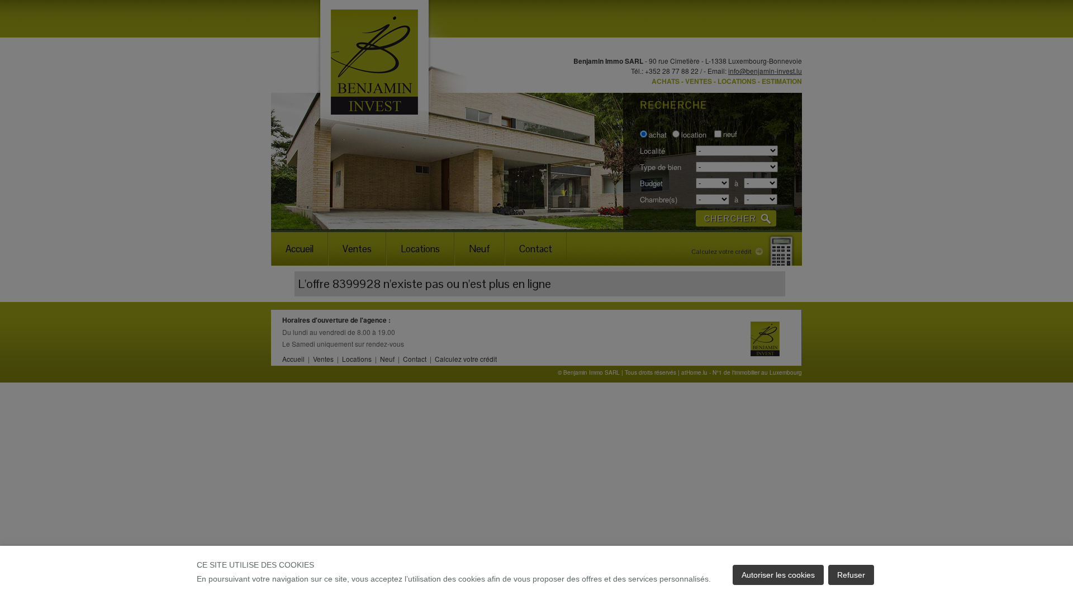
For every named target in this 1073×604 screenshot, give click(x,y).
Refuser (851, 574)
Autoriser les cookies (778, 574)
